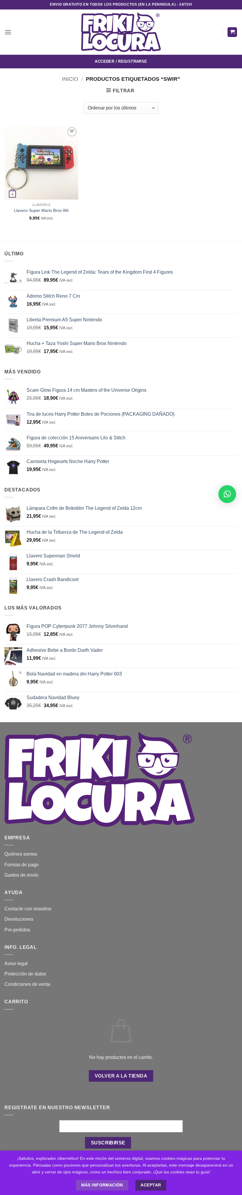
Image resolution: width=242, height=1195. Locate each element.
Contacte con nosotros (27, 908)
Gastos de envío (21, 875)
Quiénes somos (20, 854)
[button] (8, 32)
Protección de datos (25, 973)
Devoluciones (18, 919)
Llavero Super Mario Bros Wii (41, 210)
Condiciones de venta (27, 984)
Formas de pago (21, 864)
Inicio (70, 79)
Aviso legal (16, 963)
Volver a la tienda (121, 1075)
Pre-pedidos (17, 929)
